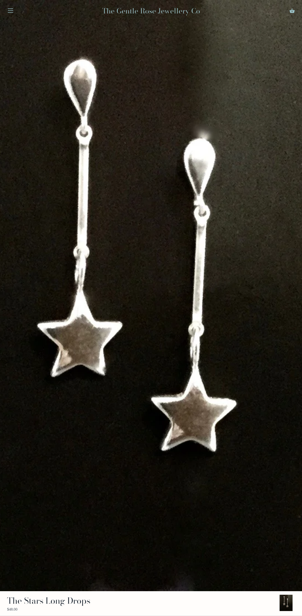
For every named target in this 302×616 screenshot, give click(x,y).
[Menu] (10, 11)
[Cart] (292, 11)
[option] (286, 603)
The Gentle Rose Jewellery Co (151, 11)
